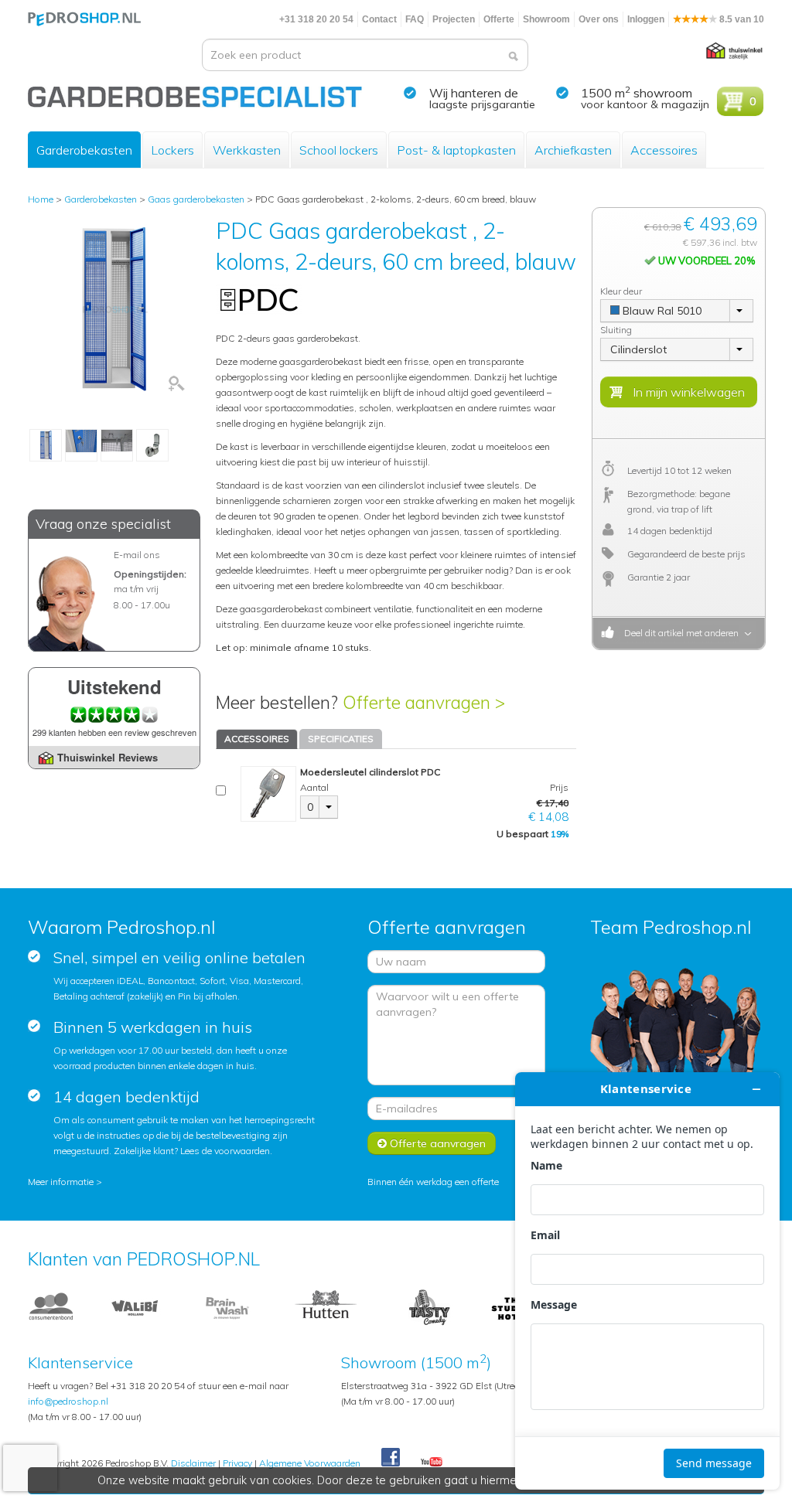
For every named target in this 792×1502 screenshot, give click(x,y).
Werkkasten (247, 150)
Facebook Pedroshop (390, 1457)
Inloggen (645, 19)
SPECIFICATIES (341, 738)
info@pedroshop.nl (68, 1401)
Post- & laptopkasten (456, 150)
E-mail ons (137, 554)
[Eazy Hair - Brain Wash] (228, 1307)
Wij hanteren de (473, 92)
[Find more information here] (647, 1281)
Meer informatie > (65, 1181)
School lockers (338, 150)
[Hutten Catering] (326, 1307)
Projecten (453, 19)
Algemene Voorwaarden (309, 1463)
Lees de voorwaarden (225, 1150)
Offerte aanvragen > (424, 702)
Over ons (599, 19)
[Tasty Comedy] (428, 1307)
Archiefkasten (573, 150)
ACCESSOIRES (256, 738)
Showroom (546, 19)
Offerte (498, 19)
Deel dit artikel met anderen (679, 633)
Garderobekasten (84, 150)
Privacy (237, 1463)
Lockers (172, 150)
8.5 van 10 (740, 19)
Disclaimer (193, 1463)
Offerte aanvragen (436, 1143)
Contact (379, 19)
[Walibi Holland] (134, 1307)
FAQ (414, 19)
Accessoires (664, 150)
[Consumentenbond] (51, 1307)
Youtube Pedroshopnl (431, 1462)
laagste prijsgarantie (482, 104)
